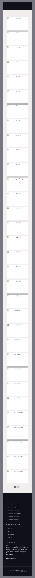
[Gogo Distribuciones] (17, 5)
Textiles (10, 537)
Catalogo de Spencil (13, 511)
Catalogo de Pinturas (14, 508)
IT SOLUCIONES (22, 572)
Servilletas (11, 534)
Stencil (10, 531)
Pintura (10, 528)
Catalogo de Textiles (14, 516)
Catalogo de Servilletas (14, 514)
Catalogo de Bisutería (14, 519)
